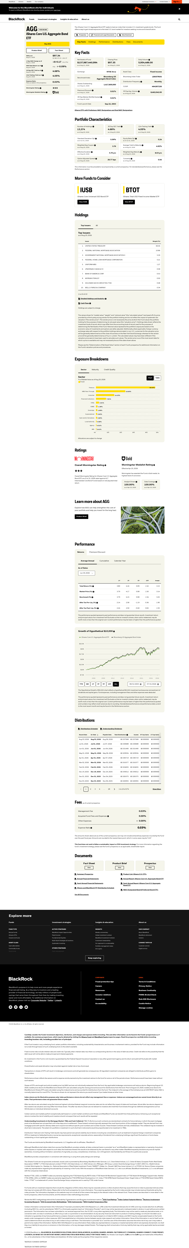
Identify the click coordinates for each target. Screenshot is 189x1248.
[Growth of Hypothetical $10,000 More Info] (114, 631)
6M (87, 684)
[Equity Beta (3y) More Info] (136, 139)
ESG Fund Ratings (109, 1199)
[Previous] (80, 789)
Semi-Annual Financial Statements (90, 883)
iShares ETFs (13, 935)
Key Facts (81, 42)
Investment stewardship (102, 940)
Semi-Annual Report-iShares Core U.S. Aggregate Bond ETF (141, 884)
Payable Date (107, 734)
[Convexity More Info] (131, 159)
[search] (178, 19)
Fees (128, 42)
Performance (104, 42)
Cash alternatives (14, 946)
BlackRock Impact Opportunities (62, 932)
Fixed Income (56, 935)
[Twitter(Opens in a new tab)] (21, 1007)
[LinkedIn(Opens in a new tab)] (16, 1007)
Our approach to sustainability (104, 943)
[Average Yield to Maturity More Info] (143, 145)
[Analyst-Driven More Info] (136, 482)
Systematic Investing (58, 943)
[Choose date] (140, 684)
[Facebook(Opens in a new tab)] (10, 1007)
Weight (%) (156, 241)
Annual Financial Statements (88, 879)
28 (109, 789)
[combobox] (86, 573)
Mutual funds (13, 932)
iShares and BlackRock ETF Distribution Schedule (95, 888)
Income (136, 734)
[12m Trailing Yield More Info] (153, 127)
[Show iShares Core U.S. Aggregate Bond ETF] (94, 637)
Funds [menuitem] (31, 19)
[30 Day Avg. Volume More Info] (139, 91)
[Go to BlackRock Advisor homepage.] (21, 980)
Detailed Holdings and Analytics (92, 298)
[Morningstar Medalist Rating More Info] (47, 92)
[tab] (85, 226)
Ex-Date (93, 734)
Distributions (118, 42)
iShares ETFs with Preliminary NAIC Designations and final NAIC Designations (103, 110)
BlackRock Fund (101, 1037)
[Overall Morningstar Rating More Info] (105, 465)
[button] (47, 44)
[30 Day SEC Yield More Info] (122, 127)
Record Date (83, 734)
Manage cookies (146, 1008)
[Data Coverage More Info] (156, 482)
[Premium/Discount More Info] (93, 91)
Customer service (144, 946)
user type (57, 10)
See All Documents (82, 894)
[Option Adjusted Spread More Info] (96, 159)
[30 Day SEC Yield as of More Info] (42, 70)
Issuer (87, 241)
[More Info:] (106, 299)
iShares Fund (86, 1037)
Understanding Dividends (112, 729)
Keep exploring (94, 958)
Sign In (176, 2)
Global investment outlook (103, 935)
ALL (115, 684)
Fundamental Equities (59, 938)
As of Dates (83, 568)
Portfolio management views (104, 946)
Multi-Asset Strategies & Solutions (62, 940)
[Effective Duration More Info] (92, 152)
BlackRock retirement (145, 935)
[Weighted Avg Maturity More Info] (141, 152)
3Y (98, 684)
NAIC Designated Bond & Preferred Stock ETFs (140, 890)
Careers (141, 938)
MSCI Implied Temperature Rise (95, 1202)
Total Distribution (120, 734)
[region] (47, 74)
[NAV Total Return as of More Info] (42, 66)
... (104, 789)
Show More (157, 789)
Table (158, 378)
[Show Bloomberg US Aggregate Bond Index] (126, 637)
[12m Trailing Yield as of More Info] (43, 75)
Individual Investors (148, 1)
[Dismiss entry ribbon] (179, 9)
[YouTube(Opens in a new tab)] (26, 1007)
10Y (109, 684)
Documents (138, 42)
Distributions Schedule (89, 729)
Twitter (50, 1000)
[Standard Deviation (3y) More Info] (96, 139)
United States (164, 1)
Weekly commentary (101, 932)
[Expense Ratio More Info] (91, 828)
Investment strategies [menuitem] (47, 19)
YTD (81, 684)
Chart (150, 378)
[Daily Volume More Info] (149, 60)
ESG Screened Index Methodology (53, 1202)
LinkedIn (58, 1000)
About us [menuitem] (85, 19)
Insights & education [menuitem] (69, 19)
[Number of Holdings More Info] (93, 127)
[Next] (114, 789)
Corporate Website (38, 1000)
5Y (104, 684)
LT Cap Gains (155, 734)
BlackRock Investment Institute (105, 938)
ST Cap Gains (144, 734)
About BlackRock (144, 932)
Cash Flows (85, 303)
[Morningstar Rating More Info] (40, 88)
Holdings (92, 42)
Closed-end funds (14, 938)
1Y (93, 684)
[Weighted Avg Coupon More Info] (95, 145)
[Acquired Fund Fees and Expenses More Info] (108, 816)
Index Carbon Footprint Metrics (129, 1199)
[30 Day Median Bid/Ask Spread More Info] (101, 97)
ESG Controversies (74, 1202)
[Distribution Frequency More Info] (141, 82)
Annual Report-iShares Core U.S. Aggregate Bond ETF (143, 879)
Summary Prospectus (85, 874)
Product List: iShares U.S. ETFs (134, 874)
